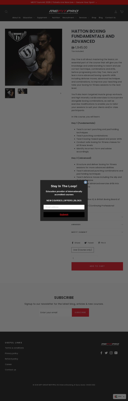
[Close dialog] (85, 182)
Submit (64, 214)
